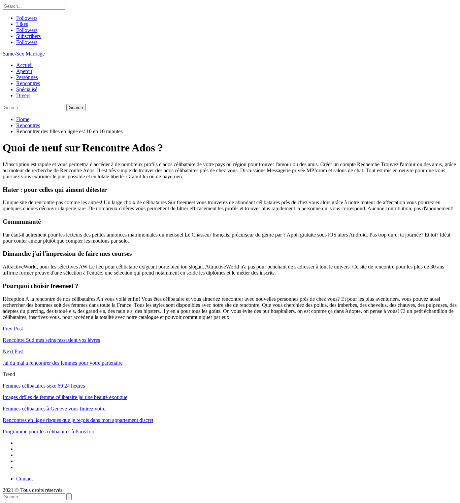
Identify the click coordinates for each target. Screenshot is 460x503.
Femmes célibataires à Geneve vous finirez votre (54, 408)
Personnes (27, 77)
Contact (24, 478)
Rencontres (28, 83)
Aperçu (24, 71)
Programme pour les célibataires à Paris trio (48, 431)
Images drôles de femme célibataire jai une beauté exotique (65, 397)
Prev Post (13, 328)
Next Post (13, 351)
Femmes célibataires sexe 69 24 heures (44, 386)
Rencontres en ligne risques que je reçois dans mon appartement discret (78, 420)
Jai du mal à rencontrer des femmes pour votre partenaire (63, 363)
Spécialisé (26, 89)
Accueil (24, 65)
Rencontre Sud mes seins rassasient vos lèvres (51, 340)
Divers (23, 95)
